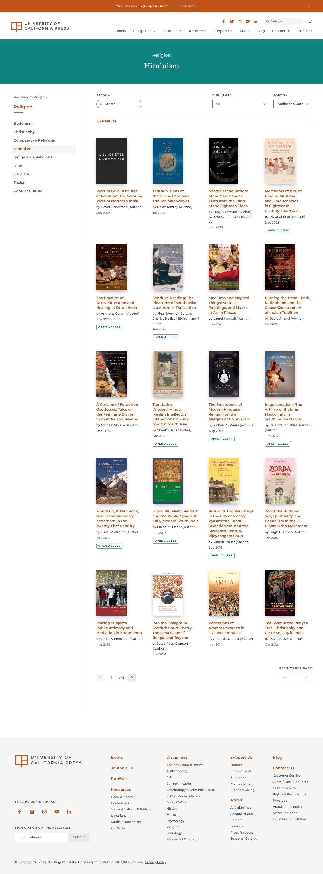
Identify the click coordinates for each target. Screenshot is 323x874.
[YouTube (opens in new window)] (247, 21)
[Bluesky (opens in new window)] (231, 21)
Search (103, 95)
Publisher (222, 95)
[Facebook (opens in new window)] (223, 21)
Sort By (280, 95)
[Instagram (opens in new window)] (239, 21)
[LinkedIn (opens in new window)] (255, 21)
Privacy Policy (155, 862)
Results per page (295, 668)
